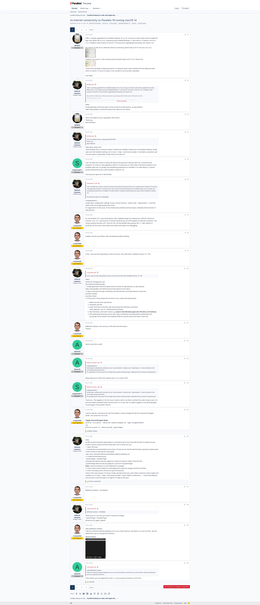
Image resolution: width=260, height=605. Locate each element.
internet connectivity (95, 23)
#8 (188, 233)
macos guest (113, 23)
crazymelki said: (91, 272)
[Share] (185, 34)
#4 (188, 132)
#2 (188, 80)
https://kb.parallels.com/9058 (95, 109)
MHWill (74, 23)
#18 (188, 504)
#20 (188, 563)
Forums (74, 8)
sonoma (134, 23)
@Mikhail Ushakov (91, 326)
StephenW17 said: (92, 183)
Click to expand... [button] (122, 101)
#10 (188, 268)
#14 (188, 383)
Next (91, 30)
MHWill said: (90, 84)
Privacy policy (178, 603)
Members (96, 8)
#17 (188, 487)
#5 (188, 159)
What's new (84, 8)
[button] (90, 8)
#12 (188, 341)
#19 (188, 525)
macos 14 (105, 23)
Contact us (158, 603)
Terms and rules (168, 603)
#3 (188, 114)
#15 (188, 409)
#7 (188, 215)
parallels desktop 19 (124, 23)
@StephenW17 (92, 201)
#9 (188, 250)
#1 (188, 34)
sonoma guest (142, 23)
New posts (73, 12)
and (94, 481)
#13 (188, 358)
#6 (188, 179)
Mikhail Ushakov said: (93, 363)
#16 (188, 436)
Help (185, 603)
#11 (188, 323)
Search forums (82, 12)
